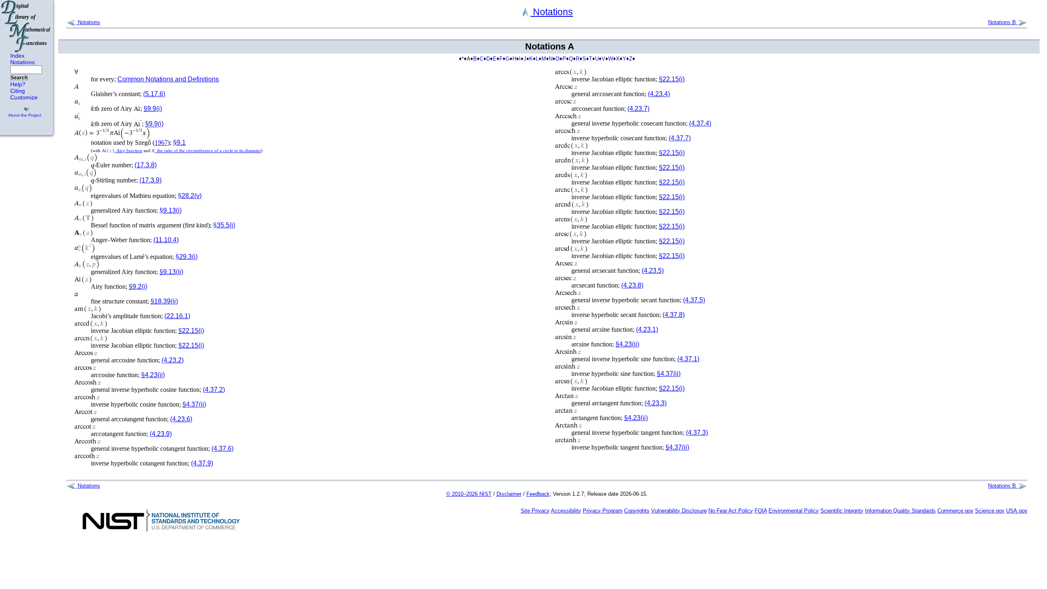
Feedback (538, 494)
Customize (24, 97)
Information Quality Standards (900, 511)
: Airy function (122, 150)
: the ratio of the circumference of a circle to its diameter (206, 150)
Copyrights (636, 511)
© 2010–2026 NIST (469, 494)
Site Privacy (535, 511)
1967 (161, 142)
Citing (17, 91)
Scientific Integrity (841, 511)
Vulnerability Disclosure (679, 511)
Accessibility (566, 511)
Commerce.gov (955, 511)
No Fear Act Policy (730, 511)
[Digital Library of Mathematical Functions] (26, 26)
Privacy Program (602, 511)
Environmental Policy (793, 511)
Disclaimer (509, 494)
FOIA (761, 511)
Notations (22, 62)
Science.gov (989, 511)
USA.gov (1016, 511)
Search (19, 78)
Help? (17, 84)
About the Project (24, 115)
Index (17, 55)
